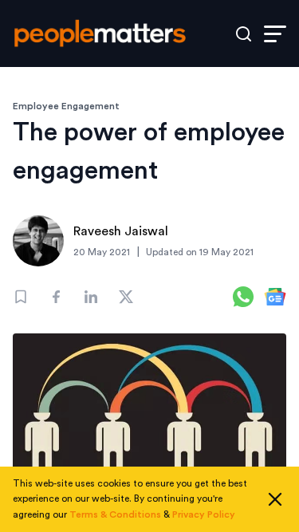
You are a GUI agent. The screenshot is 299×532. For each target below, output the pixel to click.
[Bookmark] (21, 297)
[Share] (56, 297)
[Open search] (243, 33)
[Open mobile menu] (275, 34)
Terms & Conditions (115, 514)
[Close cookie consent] (275, 499)
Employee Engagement (66, 106)
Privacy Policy (203, 514)
